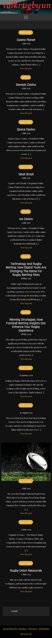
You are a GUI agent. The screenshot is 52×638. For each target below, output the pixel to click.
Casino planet (26, 40)
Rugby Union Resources (26, 571)
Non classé (26, 32)
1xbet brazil (26, 174)
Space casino (26, 129)
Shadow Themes (27, 629)
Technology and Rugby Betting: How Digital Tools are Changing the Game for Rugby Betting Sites (26, 269)
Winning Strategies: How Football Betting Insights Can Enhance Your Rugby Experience (26, 325)
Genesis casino (26, 85)
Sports (25, 77)
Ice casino (26, 219)
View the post (26, 68)
